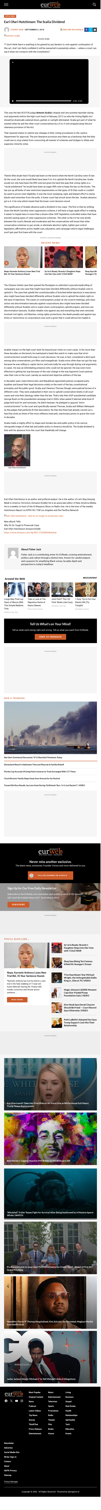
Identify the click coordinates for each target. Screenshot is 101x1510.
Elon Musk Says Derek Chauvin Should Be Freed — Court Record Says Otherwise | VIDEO (80, 1007)
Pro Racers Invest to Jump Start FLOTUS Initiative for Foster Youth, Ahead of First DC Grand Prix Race (49, 1268)
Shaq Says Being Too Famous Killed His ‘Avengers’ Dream (78, 963)
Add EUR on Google (73, 30)
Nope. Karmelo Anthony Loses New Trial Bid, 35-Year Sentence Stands (22, 272)
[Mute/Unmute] (85, 101)
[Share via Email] (95, 30)
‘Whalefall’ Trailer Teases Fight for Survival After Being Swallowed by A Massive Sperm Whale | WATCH (50, 1214)
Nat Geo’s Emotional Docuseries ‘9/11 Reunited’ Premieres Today (33, 757)
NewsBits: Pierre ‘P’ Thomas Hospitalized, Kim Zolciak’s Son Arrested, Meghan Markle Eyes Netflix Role (50, 1323)
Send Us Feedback (50, 637)
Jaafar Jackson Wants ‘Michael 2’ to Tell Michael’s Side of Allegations (41, 1379)
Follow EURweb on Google (52, 875)
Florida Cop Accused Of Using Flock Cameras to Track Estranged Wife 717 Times (40, 771)
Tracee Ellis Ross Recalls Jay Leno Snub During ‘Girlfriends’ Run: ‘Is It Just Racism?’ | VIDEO (44, 785)
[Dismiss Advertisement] (13, 62)
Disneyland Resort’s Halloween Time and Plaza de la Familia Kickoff (34, 764)
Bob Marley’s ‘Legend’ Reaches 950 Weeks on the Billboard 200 (38, 1160)
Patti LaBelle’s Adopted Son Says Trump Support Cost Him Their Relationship (80, 1022)
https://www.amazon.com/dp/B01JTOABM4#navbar (30, 532)
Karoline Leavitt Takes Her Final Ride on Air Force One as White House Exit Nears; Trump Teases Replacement (48, 1105)
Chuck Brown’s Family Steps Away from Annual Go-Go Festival (32, 778)
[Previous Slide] (6, 263)
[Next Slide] (94, 263)
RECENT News (50, 242)
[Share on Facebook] (86, 30)
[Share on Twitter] (91, 30)
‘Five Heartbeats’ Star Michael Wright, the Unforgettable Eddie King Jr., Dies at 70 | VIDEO (80, 977)
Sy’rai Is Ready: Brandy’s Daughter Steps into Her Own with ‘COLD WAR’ (62, 272)
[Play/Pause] (12, 101)
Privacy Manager (11, 1482)
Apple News (10, 16)
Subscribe (18, 904)
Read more (19, 1000)
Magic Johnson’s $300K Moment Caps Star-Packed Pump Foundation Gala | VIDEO (80, 992)
